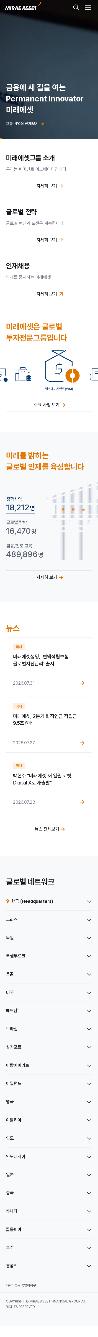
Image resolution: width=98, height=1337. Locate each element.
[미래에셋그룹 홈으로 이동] (23, 7)
